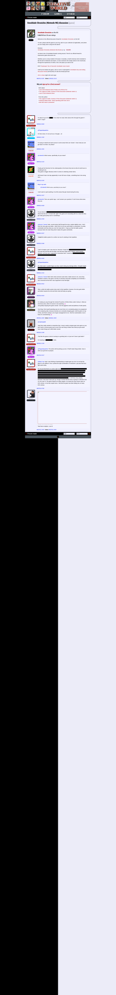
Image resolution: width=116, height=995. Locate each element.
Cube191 (68, 49)
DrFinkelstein (31, 138)
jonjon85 (31, 176)
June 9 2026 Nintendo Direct (47, 93)
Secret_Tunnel (31, 219)
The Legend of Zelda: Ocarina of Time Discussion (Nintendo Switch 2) (58, 91)
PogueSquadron (31, 125)
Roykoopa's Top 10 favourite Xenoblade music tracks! (55, 66)
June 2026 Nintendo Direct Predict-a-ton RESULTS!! (53, 89)
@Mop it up (41, 361)
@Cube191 (41, 155)
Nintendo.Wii (31, 400)
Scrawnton (31, 297)
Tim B (31, 40)
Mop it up (31, 163)
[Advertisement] (63, 109)
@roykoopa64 (42, 322)
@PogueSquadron (43, 130)
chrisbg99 (31, 330)
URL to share (41, 75)
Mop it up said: (42, 184)
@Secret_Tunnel (42, 224)
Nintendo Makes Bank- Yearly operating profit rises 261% (54, 100)
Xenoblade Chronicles (68, 39)
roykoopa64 (31, 310)
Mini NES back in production (46, 102)
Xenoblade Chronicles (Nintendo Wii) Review (50, 50)
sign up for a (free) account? (51, 84)
